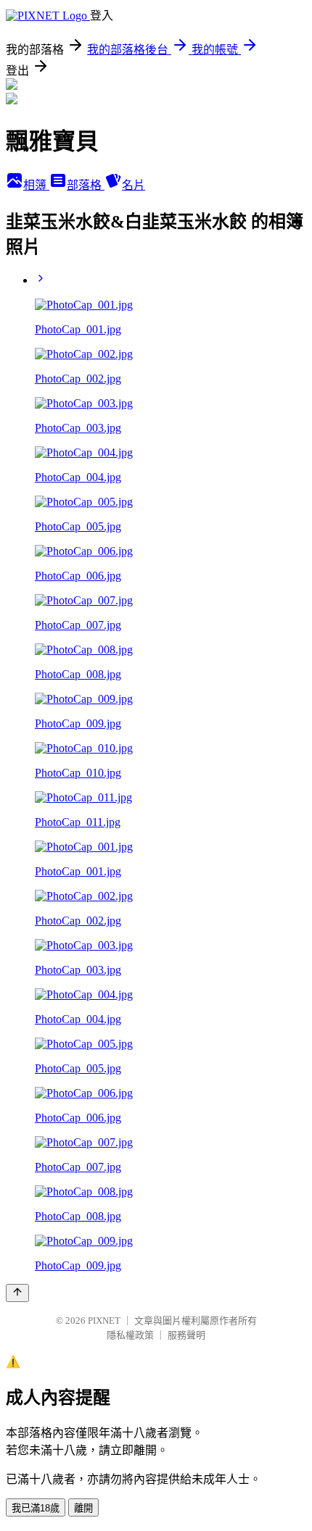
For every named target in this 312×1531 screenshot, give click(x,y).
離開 (83, 1508)
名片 (133, 185)
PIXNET (104, 1320)
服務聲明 (186, 1335)
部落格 (85, 185)
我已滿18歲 (35, 1508)
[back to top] (17, 1293)
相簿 (36, 185)
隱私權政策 (130, 1335)
